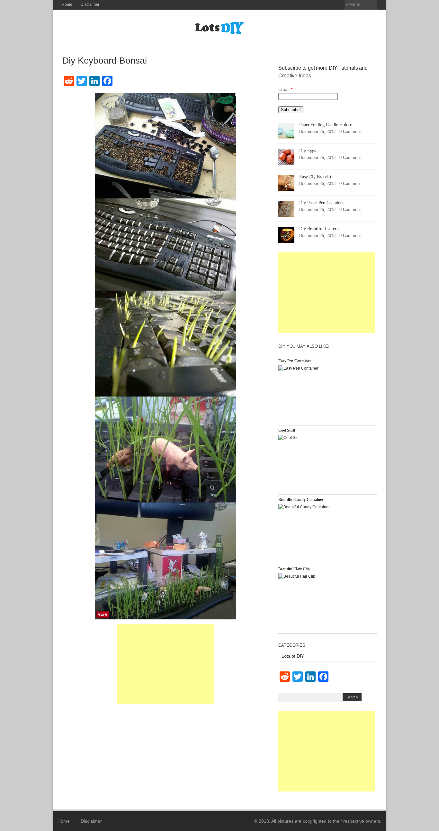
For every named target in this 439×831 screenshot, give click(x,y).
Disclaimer (90, 4)
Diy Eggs (307, 150)
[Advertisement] (165, 664)
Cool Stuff (286, 430)
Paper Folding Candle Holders (326, 124)
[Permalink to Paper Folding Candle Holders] (286, 130)
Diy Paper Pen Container (321, 202)
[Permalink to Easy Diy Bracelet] (286, 182)
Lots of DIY (293, 656)
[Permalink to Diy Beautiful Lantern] (286, 234)
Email (285, 89)
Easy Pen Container (294, 361)
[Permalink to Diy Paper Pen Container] (286, 208)
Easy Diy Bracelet (315, 176)
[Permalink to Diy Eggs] (286, 156)
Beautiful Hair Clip (294, 569)
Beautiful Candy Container (300, 499)
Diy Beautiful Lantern (319, 228)
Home (67, 4)
